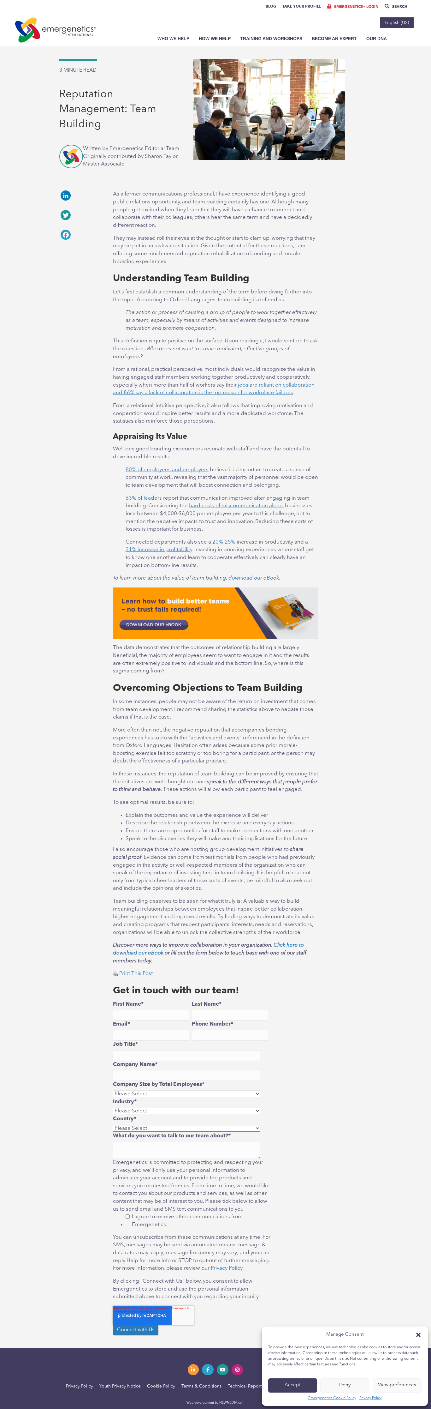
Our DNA (376, 38)
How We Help (215, 38)
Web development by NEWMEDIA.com (215, 1402)
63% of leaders (144, 498)
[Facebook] (81, 235)
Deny (345, 1385)
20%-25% (223, 542)
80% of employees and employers (167, 470)
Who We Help (173, 38)
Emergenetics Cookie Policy (332, 1398)
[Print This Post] (115, 973)
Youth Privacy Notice (120, 1386)
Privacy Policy (370, 1398)
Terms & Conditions (201, 1386)
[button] (418, 1335)
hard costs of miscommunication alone (236, 506)
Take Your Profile (301, 7)
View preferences (397, 1385)
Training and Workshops (271, 38)
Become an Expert (334, 38)
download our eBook (253, 578)
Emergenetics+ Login (355, 7)
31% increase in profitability (159, 549)
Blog (271, 7)
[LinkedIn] (81, 195)
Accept (293, 1385)
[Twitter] (81, 215)
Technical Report (245, 1386)
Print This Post (136, 973)
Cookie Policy (161, 1386)
